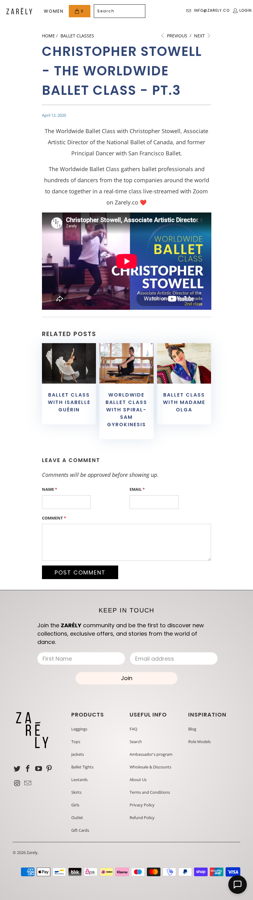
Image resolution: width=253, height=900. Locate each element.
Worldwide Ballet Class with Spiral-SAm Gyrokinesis (126, 409)
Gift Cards (80, 830)
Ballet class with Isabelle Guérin (69, 402)
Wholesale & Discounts (150, 767)
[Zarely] (19, 11)
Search (136, 741)
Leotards (79, 779)
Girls (75, 805)
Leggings (79, 729)
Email (137, 489)
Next (200, 36)
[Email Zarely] (28, 783)
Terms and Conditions (150, 792)
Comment (54, 518)
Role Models (199, 741)
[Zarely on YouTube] (38, 768)
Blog (192, 729)
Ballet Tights (82, 767)
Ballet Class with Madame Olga (184, 402)
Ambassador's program (151, 754)
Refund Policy (142, 817)
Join (126, 678)
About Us (138, 779)
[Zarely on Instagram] (17, 783)
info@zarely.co (212, 10)
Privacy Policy (142, 805)
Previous (176, 36)
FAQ (133, 729)
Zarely (32, 852)
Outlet (77, 817)
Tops (75, 741)
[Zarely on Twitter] (17, 768)
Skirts (76, 792)
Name (49, 489)
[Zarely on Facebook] (28, 768)
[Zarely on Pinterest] (49, 768)
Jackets (77, 754)
